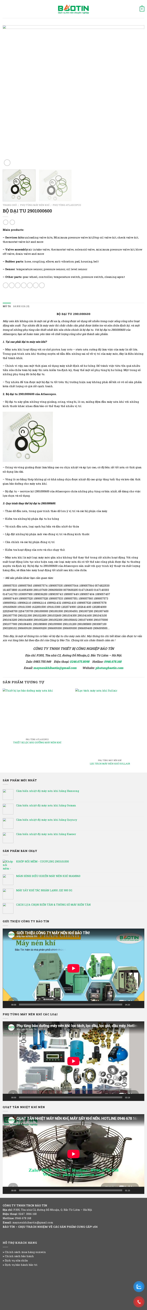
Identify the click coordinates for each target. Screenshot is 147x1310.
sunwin (40, 1252)
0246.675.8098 (79, 661)
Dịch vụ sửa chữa (16, 1260)
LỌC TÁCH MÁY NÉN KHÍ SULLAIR (110, 763)
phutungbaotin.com (109, 668)
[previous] (10, 96)
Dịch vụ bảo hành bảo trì (21, 1264)
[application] (73, 968)
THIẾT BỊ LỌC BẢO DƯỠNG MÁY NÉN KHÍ (37, 742)
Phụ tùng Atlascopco (67, 205)
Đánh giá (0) (21, 306)
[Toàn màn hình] (139, 1004)
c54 (95, 1226)
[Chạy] (7, 1004)
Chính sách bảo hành (19, 1256)
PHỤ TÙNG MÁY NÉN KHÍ (34, 205)
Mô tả (7, 306)
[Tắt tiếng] (134, 1004)
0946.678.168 (112, 661)
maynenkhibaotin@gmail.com (55, 668)
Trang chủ (10, 205)
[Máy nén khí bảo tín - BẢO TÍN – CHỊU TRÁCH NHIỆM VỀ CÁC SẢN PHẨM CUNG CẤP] (73, 9)
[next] (137, 96)
